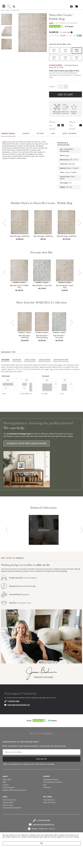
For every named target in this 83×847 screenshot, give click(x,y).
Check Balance (49, 800)
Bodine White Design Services (14, 790)
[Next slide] (79, 223)
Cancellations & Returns (52, 782)
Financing (47, 787)
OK (41, 843)
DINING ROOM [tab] (44, 360)
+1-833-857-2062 (13, 701)
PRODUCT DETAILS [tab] (8, 133)
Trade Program (8, 787)
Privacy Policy (8, 802)
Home (2, 10)
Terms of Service (9, 800)
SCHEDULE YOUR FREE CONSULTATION (26, 443)
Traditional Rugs (14, 10)
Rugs (7, 10)
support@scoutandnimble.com (18, 705)
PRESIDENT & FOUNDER (43, 677)
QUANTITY (52, 87)
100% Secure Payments (65, 112)
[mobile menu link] (3, 7)
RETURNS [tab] (40, 133)
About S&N (7, 779)
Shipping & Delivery (51, 779)
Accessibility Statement (12, 808)
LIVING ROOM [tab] (29, 360)
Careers (6, 785)
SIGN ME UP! (41, 759)
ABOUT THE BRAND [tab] (70, 133)
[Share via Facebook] (62, 125)
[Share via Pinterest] (58, 125)
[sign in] (71, 6)
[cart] (76, 6)
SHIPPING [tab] (25, 133)
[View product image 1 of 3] (6, 19)
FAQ (44, 785)
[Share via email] (80, 125)
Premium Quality (74, 112)
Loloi (51, 23)
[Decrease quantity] (59, 86)
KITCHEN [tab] (5, 360)
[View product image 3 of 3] (6, 44)
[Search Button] (14, 6)
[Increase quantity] (66, 86)
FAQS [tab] (53, 133)
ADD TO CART (65, 94)
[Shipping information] (71, 32)
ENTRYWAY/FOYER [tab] (60, 360)
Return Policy (8, 805)
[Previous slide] (4, 223)
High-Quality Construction (57, 112)
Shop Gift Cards (49, 802)
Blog (4, 782)
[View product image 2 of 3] (6, 32)
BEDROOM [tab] (17, 360)
